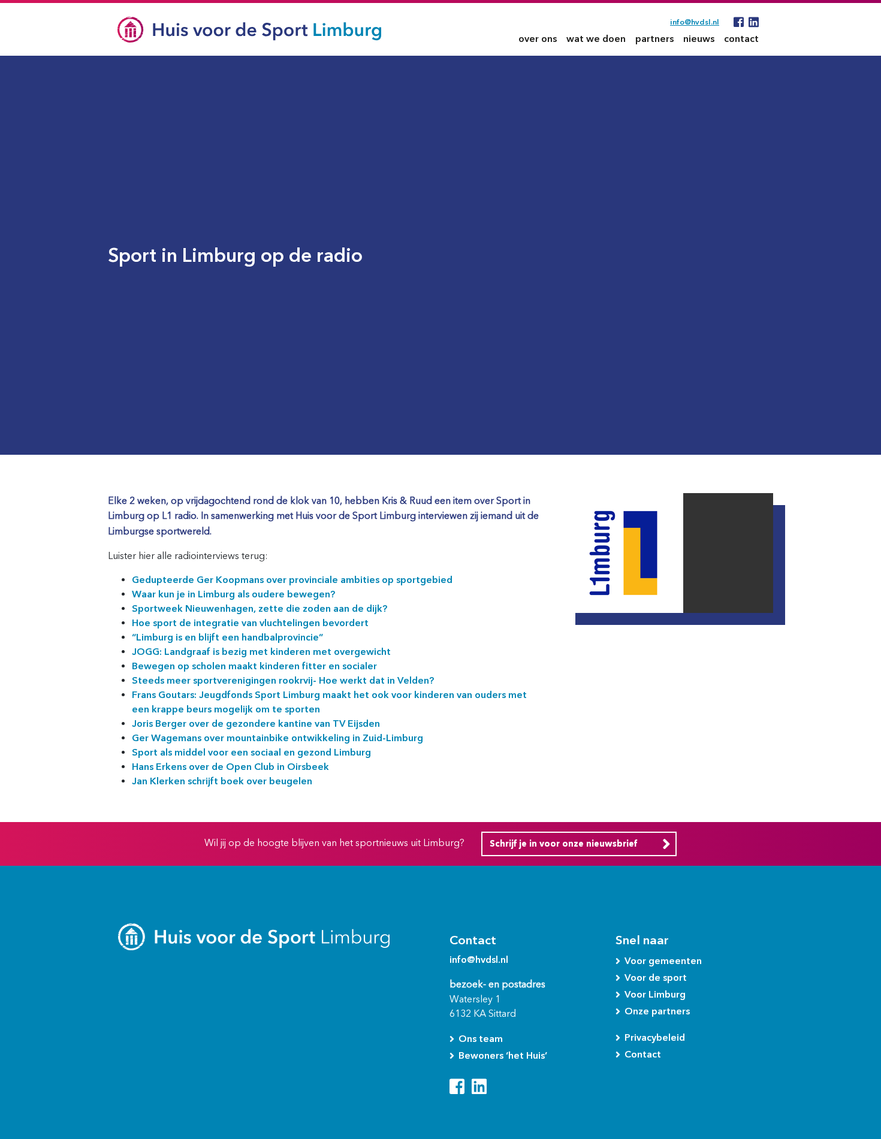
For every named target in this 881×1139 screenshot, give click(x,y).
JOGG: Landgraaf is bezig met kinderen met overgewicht (261, 651)
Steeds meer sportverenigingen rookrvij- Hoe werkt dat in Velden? (283, 680)
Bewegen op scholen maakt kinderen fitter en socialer (254, 666)
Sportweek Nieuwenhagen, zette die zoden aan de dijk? (259, 608)
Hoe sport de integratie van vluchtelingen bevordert (250, 623)
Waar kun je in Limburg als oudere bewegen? (233, 594)
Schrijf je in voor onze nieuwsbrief (563, 844)
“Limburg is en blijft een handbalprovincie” (227, 637)
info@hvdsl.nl (694, 21)
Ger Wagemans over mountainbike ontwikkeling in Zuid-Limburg (277, 738)
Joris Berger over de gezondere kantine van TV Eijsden (256, 723)
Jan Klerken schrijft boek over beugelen (222, 781)
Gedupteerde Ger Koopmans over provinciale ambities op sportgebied (292, 579)
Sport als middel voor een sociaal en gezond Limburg (251, 752)
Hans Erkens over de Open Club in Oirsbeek (230, 766)
